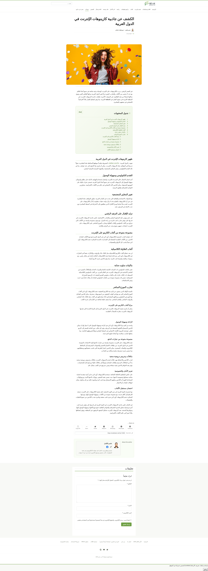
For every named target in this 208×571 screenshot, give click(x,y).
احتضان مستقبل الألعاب (113, 149)
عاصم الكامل (127, 30)
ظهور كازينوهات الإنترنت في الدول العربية (114, 119)
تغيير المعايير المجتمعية (119, 123)
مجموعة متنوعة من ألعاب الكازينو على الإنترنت (113, 128)
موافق (205, 569)
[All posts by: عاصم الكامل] (116, 445)
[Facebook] (107, 446)
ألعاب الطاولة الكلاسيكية (119, 130)
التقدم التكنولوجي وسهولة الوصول (116, 121)
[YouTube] (104, 549)
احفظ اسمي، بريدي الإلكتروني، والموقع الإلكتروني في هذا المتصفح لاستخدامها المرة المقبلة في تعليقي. (103, 520)
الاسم (130, 505)
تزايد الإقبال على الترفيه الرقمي (117, 125)
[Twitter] (107, 549)
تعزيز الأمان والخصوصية (113, 147)
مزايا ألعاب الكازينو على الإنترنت (111, 136)
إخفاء (80, 112)
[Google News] (100, 549)
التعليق (129, 483)
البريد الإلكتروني (127, 513)
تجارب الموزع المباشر (119, 134)
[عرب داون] (149, 3)
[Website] (110, 446)
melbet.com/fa (114, 163)
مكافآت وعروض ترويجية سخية (111, 144)
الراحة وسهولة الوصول (113, 139)
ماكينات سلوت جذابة (120, 132)
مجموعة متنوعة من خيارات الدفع (110, 142)
